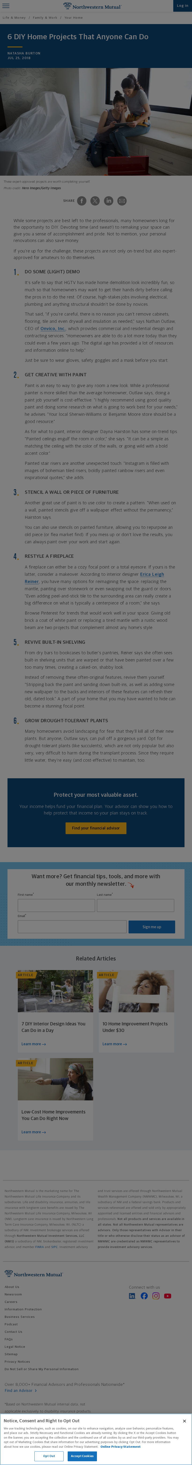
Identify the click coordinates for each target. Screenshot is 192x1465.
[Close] (184, 1421)
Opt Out (49, 1456)
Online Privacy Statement (120, 1446)
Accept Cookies (82, 1456)
